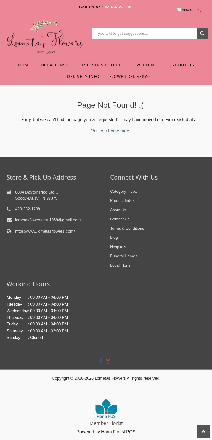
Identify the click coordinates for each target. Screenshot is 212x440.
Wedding (146, 64)
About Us (183, 64)
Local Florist (120, 265)
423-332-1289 (119, 7)
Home (24, 64)
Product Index (122, 200)
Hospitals (118, 247)
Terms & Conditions (127, 228)
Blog (114, 237)
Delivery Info (83, 76)
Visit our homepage (110, 131)
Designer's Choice (99, 64)
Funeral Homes (123, 256)
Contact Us (119, 219)
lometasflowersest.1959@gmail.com (48, 220)
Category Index (123, 191)
